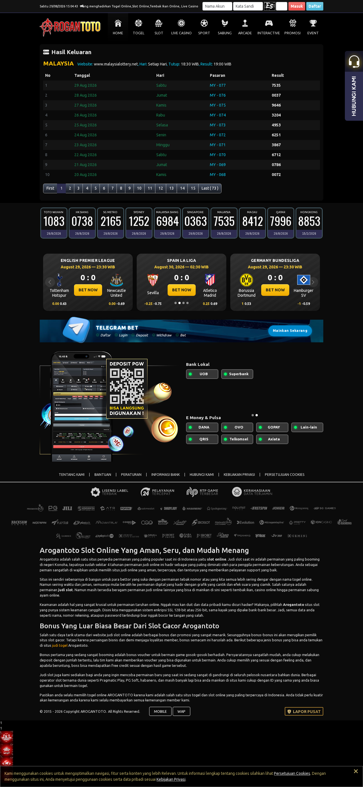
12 (161, 188)
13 (171, 188)
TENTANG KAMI (72, 474)
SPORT (204, 33)
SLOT (159, 33)
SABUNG (225, 33)
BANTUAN (102, 474)
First (50, 188)
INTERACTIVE (269, 33)
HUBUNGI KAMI (202, 474)
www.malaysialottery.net (116, 64)
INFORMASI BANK (165, 474)
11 (150, 188)
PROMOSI (292, 33)
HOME (118, 33)
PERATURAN (131, 474)
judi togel (59, 645)
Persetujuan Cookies (292, 773)
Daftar (315, 6)
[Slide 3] (183, 303)
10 (139, 188)
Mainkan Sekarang (290, 330)
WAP (181, 711)
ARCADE (245, 33)
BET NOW (88, 290)
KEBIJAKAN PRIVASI (239, 474)
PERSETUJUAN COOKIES (285, 474)
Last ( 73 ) (210, 188)
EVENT (313, 33)
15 (193, 188)
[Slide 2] (179, 303)
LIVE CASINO (181, 33)
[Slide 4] (187, 303)
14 (182, 188)
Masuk (297, 6)
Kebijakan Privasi (171, 779)
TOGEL (138, 33)
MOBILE (160, 711)
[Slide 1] (175, 303)
